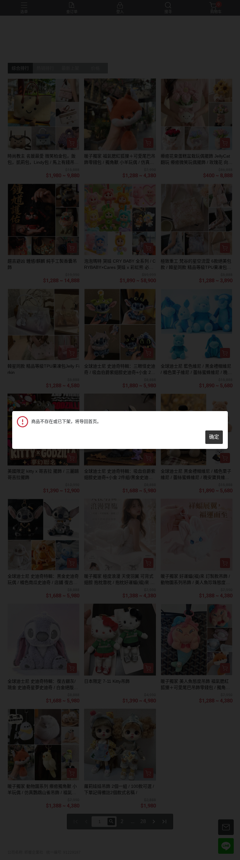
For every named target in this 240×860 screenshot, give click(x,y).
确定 (214, 437)
